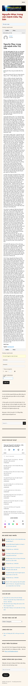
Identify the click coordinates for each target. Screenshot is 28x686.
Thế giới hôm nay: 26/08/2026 (12, 549)
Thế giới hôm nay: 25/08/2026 (12, 563)
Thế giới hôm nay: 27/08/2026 (12, 577)
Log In (6, 382)
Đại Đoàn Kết (10, 346)
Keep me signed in (8, 369)
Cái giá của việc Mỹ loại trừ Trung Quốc (12, 507)
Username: (5, 359)
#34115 (23, 33)
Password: (5, 364)
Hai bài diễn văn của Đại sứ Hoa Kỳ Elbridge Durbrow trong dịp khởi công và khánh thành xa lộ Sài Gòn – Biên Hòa (14, 599)
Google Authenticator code (8, 376)
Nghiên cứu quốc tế (6, 681)
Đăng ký (6, 675)
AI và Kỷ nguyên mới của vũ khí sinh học (12, 490)
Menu (23, 2)
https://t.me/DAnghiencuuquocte (11, 651)
